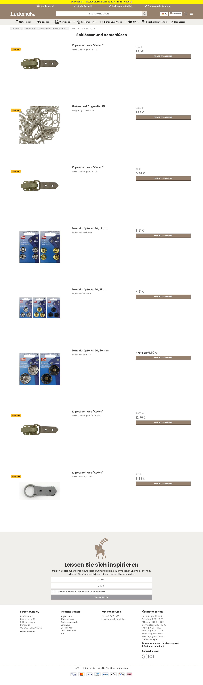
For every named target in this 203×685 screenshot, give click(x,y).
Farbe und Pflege (113, 22)
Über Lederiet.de (69, 630)
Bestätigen (101, 597)
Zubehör (44, 22)
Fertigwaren (87, 22)
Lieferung (65, 625)
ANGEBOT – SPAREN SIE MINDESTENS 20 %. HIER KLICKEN (101, 1)
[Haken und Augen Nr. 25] (39, 134)
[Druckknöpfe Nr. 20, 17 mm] (39, 256)
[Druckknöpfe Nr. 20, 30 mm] (39, 378)
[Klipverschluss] (39, 73)
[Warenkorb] (185, 13)
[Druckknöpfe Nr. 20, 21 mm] (39, 317)
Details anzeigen (150, 639)
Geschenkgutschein (156, 22)
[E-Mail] (101, 585)
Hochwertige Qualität (121, 6)
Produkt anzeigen (163, 56)
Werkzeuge (65, 22)
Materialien (25, 22)
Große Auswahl (84, 6)
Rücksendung (67, 619)
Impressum (66, 616)
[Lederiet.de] (22, 13)
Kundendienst (47, 6)
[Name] (101, 579)
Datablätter (66, 627)
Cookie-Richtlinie (106, 668)
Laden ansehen (27, 631)
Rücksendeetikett (69, 622)
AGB (77, 668)
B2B (62, 633)
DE (166, 14)
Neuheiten (179, 22)
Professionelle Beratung (158, 6)
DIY (134, 22)
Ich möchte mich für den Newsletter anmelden (80, 591)
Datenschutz (89, 668)
